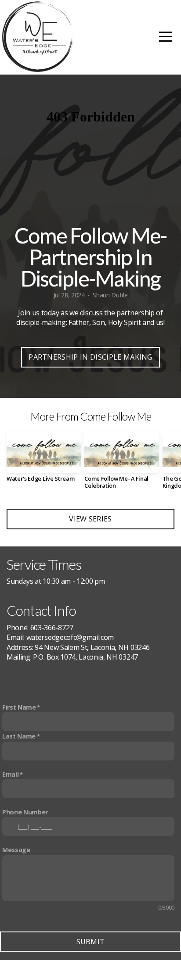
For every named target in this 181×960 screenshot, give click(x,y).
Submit (90, 941)
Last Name (19, 736)
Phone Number (25, 812)
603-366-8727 (51, 627)
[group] (44, 460)
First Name (19, 707)
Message (16, 850)
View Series (90, 519)
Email (10, 774)
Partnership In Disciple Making (90, 357)
